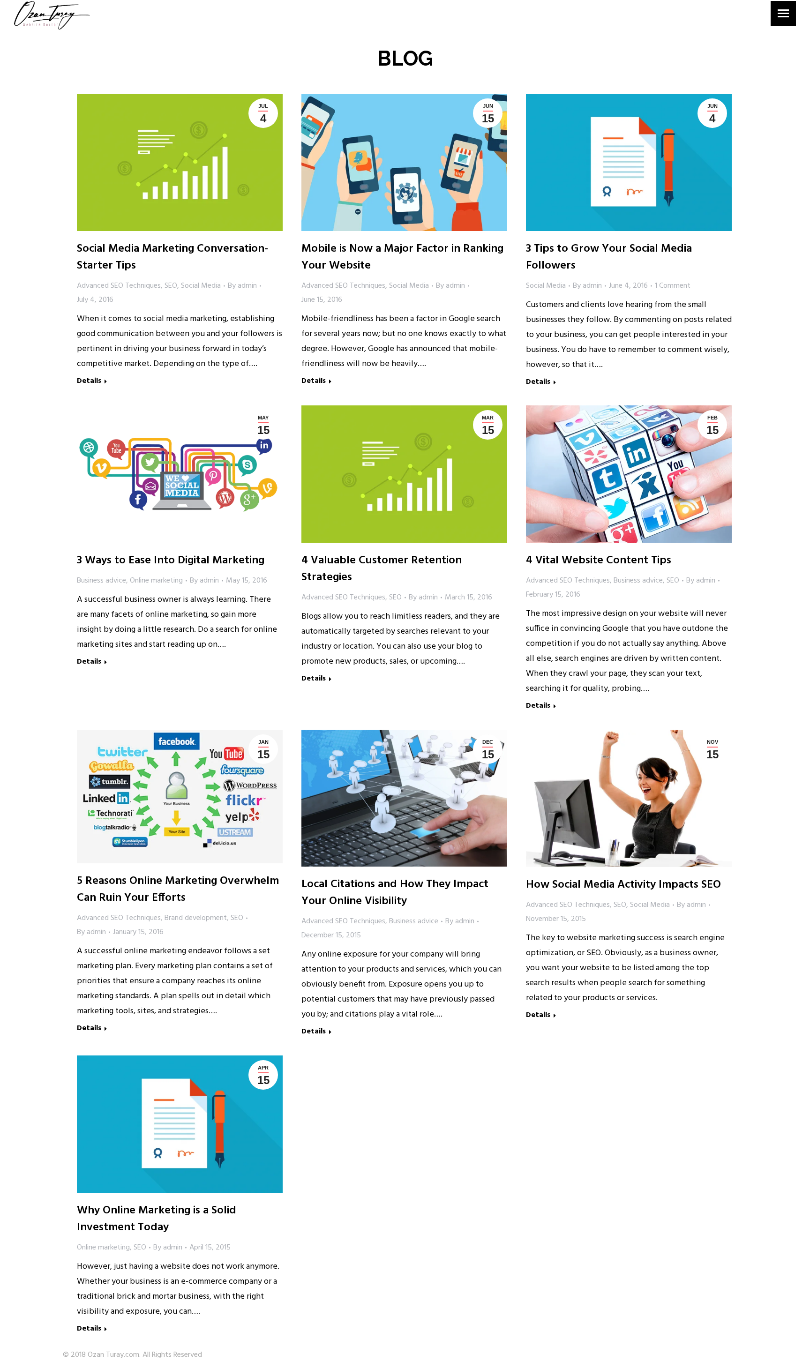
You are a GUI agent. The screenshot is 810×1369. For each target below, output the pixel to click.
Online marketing (156, 581)
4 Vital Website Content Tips (598, 560)
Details (89, 381)
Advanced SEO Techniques (119, 286)
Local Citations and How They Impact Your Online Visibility (394, 892)
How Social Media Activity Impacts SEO (623, 885)
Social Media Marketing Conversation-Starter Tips (172, 257)
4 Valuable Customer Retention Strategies (381, 569)
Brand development (196, 918)
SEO (171, 286)
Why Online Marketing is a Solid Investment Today (156, 1219)
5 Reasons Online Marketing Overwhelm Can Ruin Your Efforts (178, 889)
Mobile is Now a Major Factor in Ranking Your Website (402, 257)
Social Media (201, 286)
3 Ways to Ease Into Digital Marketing (170, 560)
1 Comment (672, 286)
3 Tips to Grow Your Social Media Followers (609, 257)
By (242, 286)
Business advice (101, 581)
